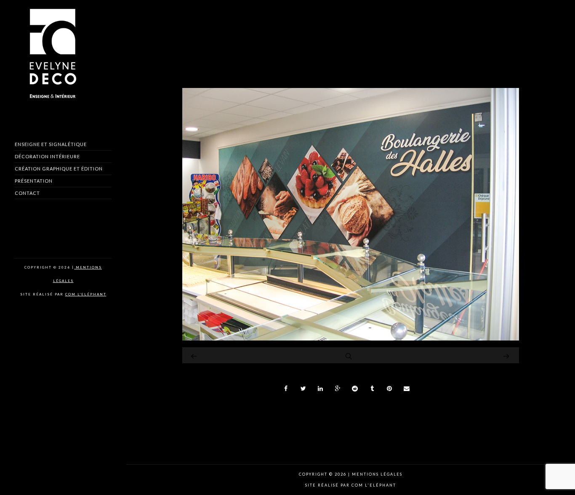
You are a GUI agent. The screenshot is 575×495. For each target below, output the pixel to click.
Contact (27, 193)
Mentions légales (376, 474)
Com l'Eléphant (85, 294)
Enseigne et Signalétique (51, 144)
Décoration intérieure (47, 156)
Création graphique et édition (59, 168)
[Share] (286, 388)
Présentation (34, 181)
